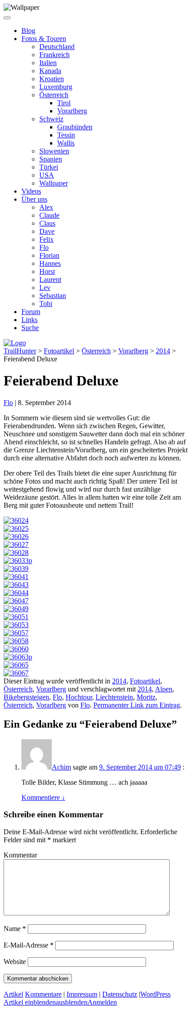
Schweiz (51, 119)
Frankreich (54, 54)
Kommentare (43, 994)
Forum (30, 311)
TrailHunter (20, 351)
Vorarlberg (72, 111)
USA (46, 175)
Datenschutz (119, 994)
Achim (61, 767)
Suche (30, 327)
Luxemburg (55, 87)
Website (15, 961)
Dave (46, 231)
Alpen (163, 689)
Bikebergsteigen (26, 697)
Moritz (146, 697)
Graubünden (74, 127)
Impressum (82, 994)
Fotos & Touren (43, 38)
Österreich (53, 95)
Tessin (66, 135)
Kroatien (51, 79)
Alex (46, 207)
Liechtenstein (114, 697)
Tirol (64, 103)
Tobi (45, 303)
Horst (47, 271)
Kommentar (20, 855)
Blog (28, 30)
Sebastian (52, 295)
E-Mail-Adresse (29, 945)
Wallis (66, 143)
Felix (46, 239)
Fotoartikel (59, 351)
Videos (31, 191)
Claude (49, 215)
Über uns (34, 199)
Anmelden (102, 1002)
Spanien (50, 159)
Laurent (50, 279)
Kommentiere (43, 797)
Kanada (50, 71)
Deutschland (57, 46)
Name (15, 928)
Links (29, 319)
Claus (47, 223)
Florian (49, 255)
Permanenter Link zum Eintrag (136, 705)
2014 (163, 351)
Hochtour (79, 697)
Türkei (48, 167)
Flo (44, 247)
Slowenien (54, 151)
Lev (44, 287)
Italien (48, 62)
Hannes (50, 263)
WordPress (155, 994)
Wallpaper (53, 183)
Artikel (13, 994)
